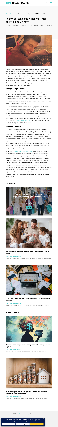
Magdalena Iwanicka (20, 25)
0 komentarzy (48, 25)
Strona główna (10, 14)
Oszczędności (42, 202)
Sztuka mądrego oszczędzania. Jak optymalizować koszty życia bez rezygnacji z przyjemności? (29, 196)
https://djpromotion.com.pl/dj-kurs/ (22, 151)
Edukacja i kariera (39, 25)
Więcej (29, 207)
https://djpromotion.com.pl (24, 120)
